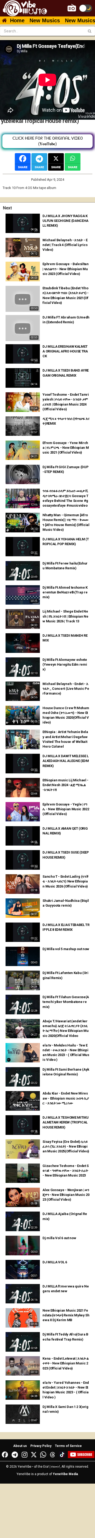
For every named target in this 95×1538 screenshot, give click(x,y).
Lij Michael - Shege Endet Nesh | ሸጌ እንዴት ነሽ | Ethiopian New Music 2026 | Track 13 (65, 616)
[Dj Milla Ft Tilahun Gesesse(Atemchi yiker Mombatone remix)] (23, 1004)
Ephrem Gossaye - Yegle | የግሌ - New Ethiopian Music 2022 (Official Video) (65, 809)
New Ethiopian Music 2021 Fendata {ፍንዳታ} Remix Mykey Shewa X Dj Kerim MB (65, 1315)
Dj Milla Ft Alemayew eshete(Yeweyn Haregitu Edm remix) (64, 664)
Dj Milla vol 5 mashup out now (65, 949)
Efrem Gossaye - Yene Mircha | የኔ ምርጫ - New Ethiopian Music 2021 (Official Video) (65, 447)
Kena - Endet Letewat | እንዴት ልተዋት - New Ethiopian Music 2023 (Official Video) (65, 1363)
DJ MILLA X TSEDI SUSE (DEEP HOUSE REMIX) (65, 854)
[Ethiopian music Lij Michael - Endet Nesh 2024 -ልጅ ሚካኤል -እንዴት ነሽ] (23, 787)
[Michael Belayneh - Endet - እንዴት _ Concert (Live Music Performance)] (23, 691)
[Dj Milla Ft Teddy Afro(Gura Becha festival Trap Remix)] (23, 1341)
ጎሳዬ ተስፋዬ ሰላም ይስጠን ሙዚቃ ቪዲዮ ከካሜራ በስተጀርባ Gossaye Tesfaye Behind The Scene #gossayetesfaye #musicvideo (65, 498)
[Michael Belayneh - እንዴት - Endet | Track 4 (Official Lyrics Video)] (23, 247)
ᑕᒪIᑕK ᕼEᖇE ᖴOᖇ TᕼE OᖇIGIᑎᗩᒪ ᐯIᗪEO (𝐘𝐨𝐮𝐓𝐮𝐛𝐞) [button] (47, 141)
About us (20, 1446)
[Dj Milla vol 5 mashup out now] (23, 956)
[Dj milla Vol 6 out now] (23, 1245)
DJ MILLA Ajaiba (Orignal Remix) (64, 1216)
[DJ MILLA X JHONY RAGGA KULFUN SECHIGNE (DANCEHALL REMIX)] (23, 223)
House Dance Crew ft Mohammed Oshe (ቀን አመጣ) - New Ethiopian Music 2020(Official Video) (65, 715)
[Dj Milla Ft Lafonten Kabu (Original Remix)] (23, 980)
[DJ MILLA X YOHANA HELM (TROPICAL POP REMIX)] (23, 546)
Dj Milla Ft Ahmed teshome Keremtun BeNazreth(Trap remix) (64, 592)
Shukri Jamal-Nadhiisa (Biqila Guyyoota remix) (65, 903)
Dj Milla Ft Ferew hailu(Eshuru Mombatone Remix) (65, 565)
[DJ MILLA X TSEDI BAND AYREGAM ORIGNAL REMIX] (23, 377)
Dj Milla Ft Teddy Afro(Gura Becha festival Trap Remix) (65, 1336)
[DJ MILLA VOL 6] (23, 1269)
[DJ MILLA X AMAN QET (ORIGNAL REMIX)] (23, 836)
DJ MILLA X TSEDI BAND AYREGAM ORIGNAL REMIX (65, 372)
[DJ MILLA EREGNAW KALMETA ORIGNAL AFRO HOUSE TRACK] (23, 354)
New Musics (45, 20)
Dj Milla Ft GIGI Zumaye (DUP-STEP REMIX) (65, 469)
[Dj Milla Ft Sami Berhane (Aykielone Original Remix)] (23, 1077)
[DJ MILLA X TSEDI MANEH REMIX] (23, 643)
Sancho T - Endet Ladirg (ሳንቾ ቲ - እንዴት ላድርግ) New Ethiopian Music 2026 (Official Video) (65, 881)
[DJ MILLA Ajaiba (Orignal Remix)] (23, 1221)
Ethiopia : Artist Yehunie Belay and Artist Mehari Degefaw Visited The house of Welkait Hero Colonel (65, 739)
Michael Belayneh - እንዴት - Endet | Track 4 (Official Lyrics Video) (64, 245)
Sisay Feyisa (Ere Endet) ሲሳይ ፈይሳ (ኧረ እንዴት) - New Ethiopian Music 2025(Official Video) (65, 1146)
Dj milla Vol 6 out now (59, 1238)
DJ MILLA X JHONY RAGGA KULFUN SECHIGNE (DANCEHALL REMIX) (65, 220)
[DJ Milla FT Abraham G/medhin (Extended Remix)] (23, 328)
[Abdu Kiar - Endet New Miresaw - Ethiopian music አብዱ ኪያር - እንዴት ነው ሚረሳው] (23, 1100)
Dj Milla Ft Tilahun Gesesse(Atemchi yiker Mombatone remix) (65, 1002)
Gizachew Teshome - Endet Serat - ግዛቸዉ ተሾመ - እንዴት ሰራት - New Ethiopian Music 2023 (65, 1170)
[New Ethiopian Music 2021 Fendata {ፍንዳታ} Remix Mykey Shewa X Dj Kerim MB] (23, 1318)
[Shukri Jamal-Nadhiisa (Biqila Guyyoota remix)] (23, 908)
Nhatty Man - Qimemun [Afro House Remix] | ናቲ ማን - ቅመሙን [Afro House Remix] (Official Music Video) (65, 522)
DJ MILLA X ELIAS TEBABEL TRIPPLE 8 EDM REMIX (65, 927)
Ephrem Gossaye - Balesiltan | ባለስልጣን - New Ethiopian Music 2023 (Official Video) (65, 268)
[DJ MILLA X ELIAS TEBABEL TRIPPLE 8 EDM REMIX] (23, 932)
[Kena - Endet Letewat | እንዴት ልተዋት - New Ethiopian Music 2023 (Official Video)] (23, 1366)
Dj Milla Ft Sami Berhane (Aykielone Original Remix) (65, 1071)
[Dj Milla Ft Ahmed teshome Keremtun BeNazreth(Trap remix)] (23, 595)
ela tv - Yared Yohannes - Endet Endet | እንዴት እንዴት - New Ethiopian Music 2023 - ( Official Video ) (65, 1390)
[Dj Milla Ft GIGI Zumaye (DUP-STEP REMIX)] (23, 474)
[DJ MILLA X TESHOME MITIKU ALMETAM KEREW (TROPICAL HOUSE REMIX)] (23, 1125)
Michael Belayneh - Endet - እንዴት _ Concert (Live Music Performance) (65, 688)
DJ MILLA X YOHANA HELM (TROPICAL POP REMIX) (65, 541)
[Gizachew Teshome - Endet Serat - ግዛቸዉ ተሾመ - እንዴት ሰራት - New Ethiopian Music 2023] (23, 1173)
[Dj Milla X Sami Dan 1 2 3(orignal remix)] (23, 1414)
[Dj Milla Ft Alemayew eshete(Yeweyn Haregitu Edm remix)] (23, 667)
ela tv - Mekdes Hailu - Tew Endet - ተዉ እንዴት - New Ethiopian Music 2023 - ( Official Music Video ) (65, 1052)
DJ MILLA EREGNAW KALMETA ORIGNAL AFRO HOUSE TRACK (65, 351)
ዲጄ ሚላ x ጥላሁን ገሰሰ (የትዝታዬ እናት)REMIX (65, 421)
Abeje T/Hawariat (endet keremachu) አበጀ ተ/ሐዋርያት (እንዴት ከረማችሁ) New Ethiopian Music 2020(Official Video (65, 1028)
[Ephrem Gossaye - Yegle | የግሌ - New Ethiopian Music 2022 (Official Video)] (23, 811)
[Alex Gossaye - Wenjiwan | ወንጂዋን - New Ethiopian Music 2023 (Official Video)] (23, 1197)
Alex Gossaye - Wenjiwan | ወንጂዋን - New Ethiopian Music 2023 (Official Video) (65, 1194)
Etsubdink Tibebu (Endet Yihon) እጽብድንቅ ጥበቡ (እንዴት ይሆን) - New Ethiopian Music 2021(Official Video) (65, 295)
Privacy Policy (40, 1446)
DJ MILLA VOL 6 (54, 1262)
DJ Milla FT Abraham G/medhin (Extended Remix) (65, 319)
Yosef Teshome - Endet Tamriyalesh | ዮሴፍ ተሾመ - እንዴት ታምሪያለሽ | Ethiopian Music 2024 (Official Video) (65, 402)
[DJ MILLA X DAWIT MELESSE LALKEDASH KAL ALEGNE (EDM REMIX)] (23, 763)
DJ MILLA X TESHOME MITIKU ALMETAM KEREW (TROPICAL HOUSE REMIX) (65, 1122)
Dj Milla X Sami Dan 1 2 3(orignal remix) (65, 1409)
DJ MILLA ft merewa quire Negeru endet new (65, 1288)
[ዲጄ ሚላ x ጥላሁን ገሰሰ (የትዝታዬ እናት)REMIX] (23, 426)
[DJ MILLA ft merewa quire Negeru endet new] (23, 1293)
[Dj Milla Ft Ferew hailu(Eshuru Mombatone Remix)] (23, 570)
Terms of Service (68, 1446)
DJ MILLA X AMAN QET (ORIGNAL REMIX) (65, 830)
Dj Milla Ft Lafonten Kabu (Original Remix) (65, 975)
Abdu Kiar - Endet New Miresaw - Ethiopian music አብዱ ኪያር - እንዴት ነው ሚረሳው (65, 1098)
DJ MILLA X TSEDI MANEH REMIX (64, 638)
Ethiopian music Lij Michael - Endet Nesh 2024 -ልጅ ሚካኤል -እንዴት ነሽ (65, 785)
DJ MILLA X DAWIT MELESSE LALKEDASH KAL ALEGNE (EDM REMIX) (65, 761)
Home (17, 20)
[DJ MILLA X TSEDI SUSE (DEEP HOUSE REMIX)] (23, 859)
